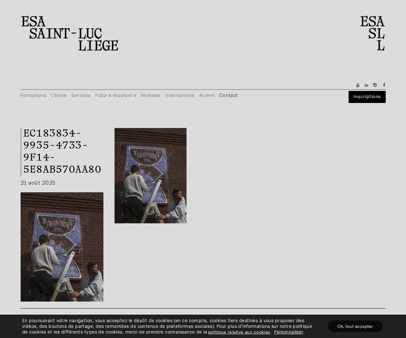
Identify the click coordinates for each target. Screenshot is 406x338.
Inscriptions (367, 96)
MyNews (151, 95)
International (180, 95)
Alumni (207, 95)
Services (81, 95)
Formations (33, 95)
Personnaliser (288, 332)
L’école (59, 95)
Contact (228, 95)
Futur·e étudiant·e (115, 95)
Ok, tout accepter (355, 326)
